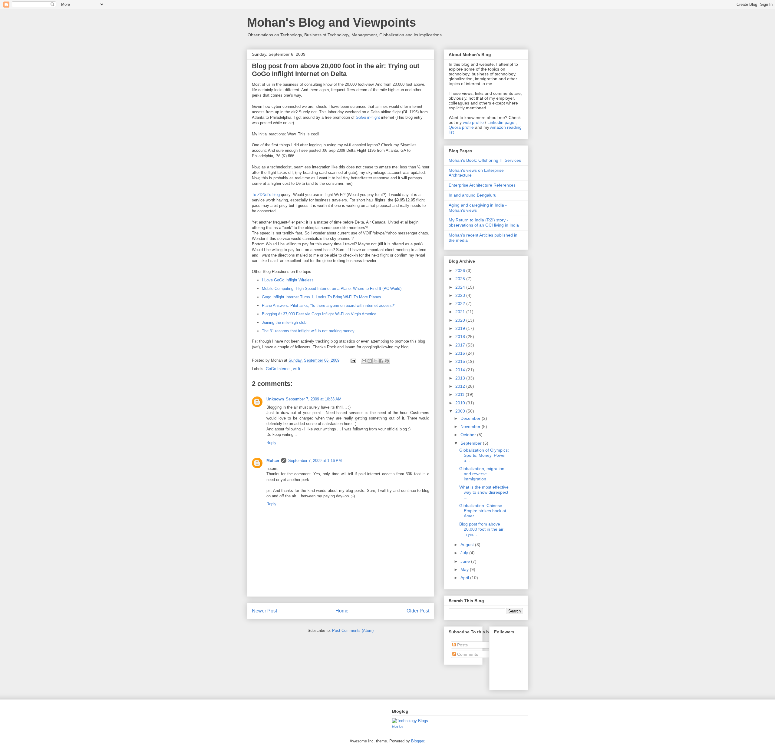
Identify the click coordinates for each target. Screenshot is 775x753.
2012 (460, 386)
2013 (460, 378)
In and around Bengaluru (472, 195)
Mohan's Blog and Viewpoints (331, 22)
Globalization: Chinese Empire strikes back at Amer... (482, 510)
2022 (460, 303)
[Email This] (364, 361)
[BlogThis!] (370, 361)
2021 (460, 311)
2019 (460, 328)
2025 (460, 278)
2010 (460, 402)
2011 (460, 394)
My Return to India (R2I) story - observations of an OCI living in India (484, 222)
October (468, 434)
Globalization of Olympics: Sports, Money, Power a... (484, 455)
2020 (460, 320)
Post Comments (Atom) (353, 630)
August (467, 544)
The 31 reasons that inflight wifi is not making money (308, 331)
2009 (460, 411)
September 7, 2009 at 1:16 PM (315, 460)
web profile (473, 122)
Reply (271, 442)
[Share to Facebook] (381, 361)
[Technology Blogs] (410, 720)
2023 (460, 295)
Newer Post (264, 610)
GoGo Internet (278, 369)
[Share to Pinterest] (387, 361)
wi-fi (296, 369)
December (471, 418)
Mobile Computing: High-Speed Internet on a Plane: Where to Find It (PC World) (331, 288)
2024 (460, 287)
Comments (467, 654)
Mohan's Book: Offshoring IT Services (485, 160)
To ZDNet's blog (266, 194)
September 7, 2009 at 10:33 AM (313, 399)
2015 (460, 361)
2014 (460, 369)
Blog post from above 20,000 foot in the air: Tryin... (482, 529)
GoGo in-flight (368, 117)
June (465, 561)
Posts (462, 644)
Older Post (418, 610)
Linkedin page (500, 122)
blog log (397, 726)
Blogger (417, 741)
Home (341, 610)
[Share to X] (375, 361)
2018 (460, 336)
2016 (460, 353)
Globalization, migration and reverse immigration (481, 473)
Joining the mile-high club (284, 322)
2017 (460, 345)
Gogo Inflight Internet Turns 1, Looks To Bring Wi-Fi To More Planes (321, 297)
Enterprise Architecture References (482, 185)
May (465, 569)
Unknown (275, 399)
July (464, 552)
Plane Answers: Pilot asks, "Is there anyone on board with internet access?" (328, 305)
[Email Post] (352, 360)
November (471, 426)
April (465, 577)
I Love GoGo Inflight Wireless (288, 280)
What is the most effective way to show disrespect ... (484, 492)
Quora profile (461, 127)
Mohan (272, 460)
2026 (460, 270)
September (471, 443)
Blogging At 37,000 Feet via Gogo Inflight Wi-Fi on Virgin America (319, 314)
